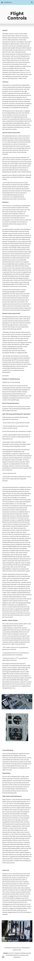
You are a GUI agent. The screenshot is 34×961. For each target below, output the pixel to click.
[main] (17, 15)
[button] (2, 2)
